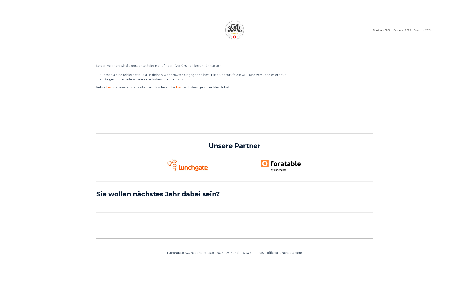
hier (109, 87)
